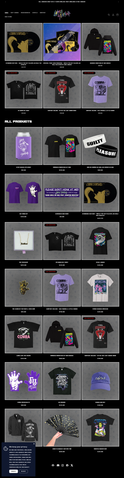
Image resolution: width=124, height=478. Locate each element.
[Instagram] (62, 466)
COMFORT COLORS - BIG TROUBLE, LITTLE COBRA (100, 110)
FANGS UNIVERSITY (23, 402)
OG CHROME (61, 402)
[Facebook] (67, 466)
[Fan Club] (53, 466)
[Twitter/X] (72, 466)
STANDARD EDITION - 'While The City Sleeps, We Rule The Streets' (23, 64)
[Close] (34, 444)
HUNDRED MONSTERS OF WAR (62, 167)
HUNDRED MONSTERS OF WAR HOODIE (100, 63)
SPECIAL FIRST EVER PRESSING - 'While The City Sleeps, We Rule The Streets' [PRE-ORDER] (62, 64)
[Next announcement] (118, 2)
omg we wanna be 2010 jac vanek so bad (100, 167)
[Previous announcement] (5, 2)
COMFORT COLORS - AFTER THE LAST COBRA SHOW (62, 110)
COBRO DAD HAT (100, 402)
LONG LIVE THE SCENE (24, 355)
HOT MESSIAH (23, 262)
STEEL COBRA (100, 262)
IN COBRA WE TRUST (23, 110)
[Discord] (58, 466)
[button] (109, 15)
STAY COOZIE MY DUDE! (23, 167)
